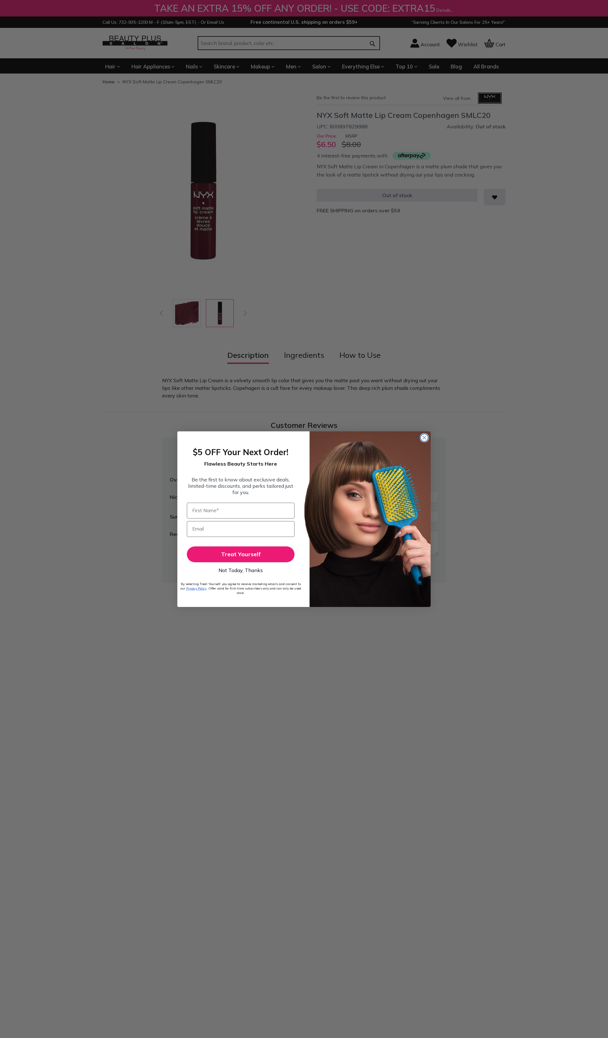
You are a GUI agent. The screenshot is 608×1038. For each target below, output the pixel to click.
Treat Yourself (241, 554)
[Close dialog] (424, 438)
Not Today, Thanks (240, 570)
